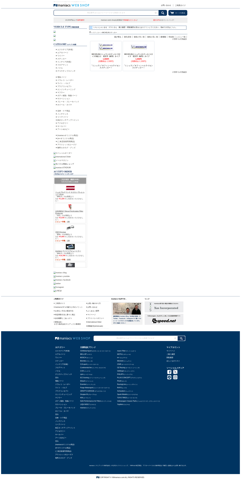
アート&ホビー (63, 129)
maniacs (87, 408)
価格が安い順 (139, 37)
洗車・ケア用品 (63, 111)
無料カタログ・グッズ (66, 148)
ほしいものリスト (173, 361)
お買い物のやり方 (94, 303)
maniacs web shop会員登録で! (119, 20)
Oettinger (125, 371)
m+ (122, 358)
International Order (94, 322)
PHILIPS (124, 374)
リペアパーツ (62, 117)
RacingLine (127, 384)
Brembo (86, 361)
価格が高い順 (152, 37)
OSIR (125, 364)
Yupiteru (123, 404)
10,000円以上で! (74, 20)
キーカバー (61, 126)
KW (85, 398)
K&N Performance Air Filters (95, 401)
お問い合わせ (166, 5)
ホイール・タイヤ (64, 105)
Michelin (124, 361)
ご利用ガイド (180, 5)
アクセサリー (62, 123)
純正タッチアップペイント (68, 120)
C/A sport (89, 364)
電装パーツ (61, 77)
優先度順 (127, 37)
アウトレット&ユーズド (67, 145)
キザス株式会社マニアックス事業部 (67, 324)
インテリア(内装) (64, 62)
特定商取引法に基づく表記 (65, 315)
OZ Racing (128, 368)
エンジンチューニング (66, 89)
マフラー (61, 92)
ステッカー (61, 59)
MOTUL (124, 354)
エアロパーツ (62, 53)
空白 (57, 378)
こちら (173, 27)
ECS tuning (92, 378)
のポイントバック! (163, 20)
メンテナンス (62, 114)
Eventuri (87, 384)
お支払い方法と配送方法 (64, 311)
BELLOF (86, 354)
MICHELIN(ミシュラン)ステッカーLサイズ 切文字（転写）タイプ (138, 55)
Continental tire (93, 368)
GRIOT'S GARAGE (93, 391)
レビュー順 (180, 37)
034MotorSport (95, 351)
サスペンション (63, 99)
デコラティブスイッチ (66, 71)
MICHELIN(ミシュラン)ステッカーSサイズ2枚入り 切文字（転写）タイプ (106, 55)
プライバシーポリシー (95, 318)
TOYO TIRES (127, 398)
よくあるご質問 (93, 311)
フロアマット (62, 65)
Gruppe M (88, 394)
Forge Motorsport (94, 388)
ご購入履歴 (171, 354)
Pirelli (121, 381)
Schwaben (125, 391)
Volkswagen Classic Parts (138, 401)
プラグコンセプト (64, 86)
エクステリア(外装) (65, 49)
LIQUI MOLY (88, 404)
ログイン (145, 27)
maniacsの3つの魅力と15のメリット (69, 307)
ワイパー (61, 56)
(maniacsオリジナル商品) (67, 135)
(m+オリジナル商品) (65, 138)
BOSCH (86, 358)
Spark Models (127, 394)
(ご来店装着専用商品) (66, 141)
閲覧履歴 (170, 358)
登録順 (171, 37)
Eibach (86, 381)
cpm (86, 374)
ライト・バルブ (63, 83)
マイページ (91, 315)
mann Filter (126, 351)
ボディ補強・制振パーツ (67, 95)
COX (85, 371)
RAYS (122, 388)
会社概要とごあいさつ (63, 318)
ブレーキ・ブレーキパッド (68, 102)
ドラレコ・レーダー (65, 80)
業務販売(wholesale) (95, 326)
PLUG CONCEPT (129, 378)
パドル (60, 68)
